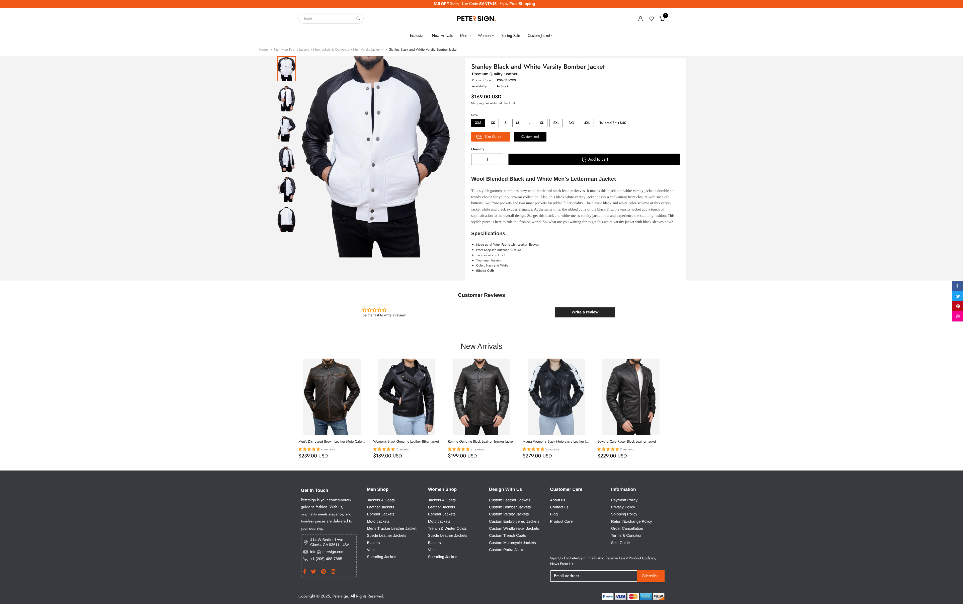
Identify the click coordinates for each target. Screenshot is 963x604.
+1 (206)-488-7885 (326, 559)
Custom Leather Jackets (509, 500)
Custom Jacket (539, 36)
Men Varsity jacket (366, 49)
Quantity (477, 149)
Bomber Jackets (380, 514)
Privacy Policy (623, 507)
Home (264, 49)
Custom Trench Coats (507, 535)
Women (484, 36)
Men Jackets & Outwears (331, 49)
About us (557, 500)
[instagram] (957, 317)
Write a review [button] (585, 312)
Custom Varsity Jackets (509, 514)
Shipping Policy (624, 514)
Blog (554, 514)
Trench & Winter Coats (447, 528)
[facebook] (957, 287)
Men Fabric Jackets (295, 49)
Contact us (559, 507)
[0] (662, 18)
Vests (371, 550)
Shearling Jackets (382, 557)
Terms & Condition (627, 535)
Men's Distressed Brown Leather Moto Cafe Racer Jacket (339, 441)
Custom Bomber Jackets (510, 507)
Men (463, 36)
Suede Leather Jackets (386, 535)
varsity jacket (591, 216)
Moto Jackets (378, 521)
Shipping (477, 103)
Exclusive (417, 36)
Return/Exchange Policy (631, 521)
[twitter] (957, 297)
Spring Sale (510, 36)
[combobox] (331, 19)
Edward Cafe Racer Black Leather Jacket (626, 441)
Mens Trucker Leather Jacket (391, 528)
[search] (358, 19)
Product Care (561, 521)
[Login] (640, 18)
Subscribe (650, 576)
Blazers (373, 543)
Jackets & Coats (381, 500)
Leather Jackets (380, 507)
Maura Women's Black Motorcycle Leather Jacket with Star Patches (571, 441)
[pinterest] (957, 307)
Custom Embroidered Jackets (514, 521)
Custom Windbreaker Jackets (514, 528)
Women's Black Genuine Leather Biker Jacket (406, 441)
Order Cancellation (627, 528)
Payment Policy (624, 500)
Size (474, 115)
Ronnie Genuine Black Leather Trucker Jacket (481, 441)
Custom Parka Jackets (508, 550)
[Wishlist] (651, 18)
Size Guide (620, 543)
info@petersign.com (327, 552)
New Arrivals (442, 36)
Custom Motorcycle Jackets (512, 543)
